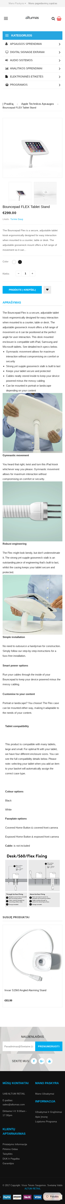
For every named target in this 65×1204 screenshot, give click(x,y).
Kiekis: (6, 273)
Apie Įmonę (41, 1116)
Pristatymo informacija (15, 1144)
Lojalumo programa (46, 1121)
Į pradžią (8, 103)
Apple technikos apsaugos (37, 103)
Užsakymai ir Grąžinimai (48, 1112)
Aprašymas (12, 302)
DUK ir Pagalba (11, 1158)
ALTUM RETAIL (33, 1188)
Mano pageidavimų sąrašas (42, 3)
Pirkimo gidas (10, 1149)
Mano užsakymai (44, 1093)
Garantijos (8, 1163)
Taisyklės (7, 1153)
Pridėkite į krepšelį (22, 289)
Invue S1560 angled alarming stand (25, 990)
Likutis (6, 219)
